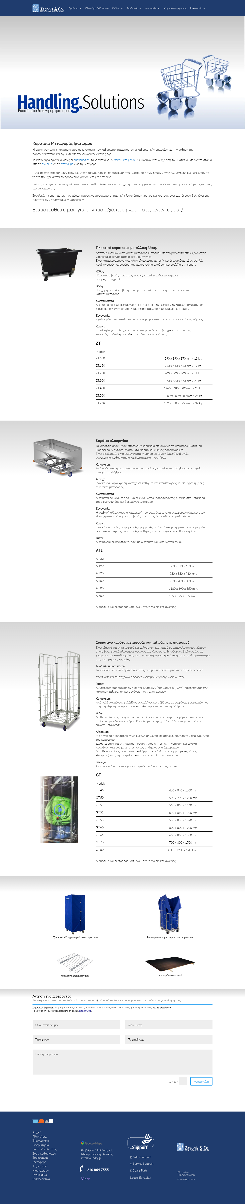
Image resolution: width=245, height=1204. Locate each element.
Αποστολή (201, 1081)
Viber (85, 1179)
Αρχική (36, 1132)
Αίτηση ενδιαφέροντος (175, 8)
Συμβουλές (132, 8)
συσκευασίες (81, 160)
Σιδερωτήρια (40, 1145)
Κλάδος (116, 8)
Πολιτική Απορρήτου (186, 1175)
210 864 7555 (98, 1170)
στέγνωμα (67, 164)
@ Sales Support (140, 1157)
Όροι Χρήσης (183, 1172)
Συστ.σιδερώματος (44, 1149)
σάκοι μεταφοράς (125, 160)
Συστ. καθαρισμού (44, 1153)
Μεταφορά (39, 1162)
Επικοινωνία (196, 8)
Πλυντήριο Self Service (96, 8)
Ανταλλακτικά (41, 1179)
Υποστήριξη (150, 8)
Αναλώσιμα (39, 1175)
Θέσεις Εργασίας (140, 1177)
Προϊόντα (73, 8)
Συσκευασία (40, 1157)
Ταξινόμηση (39, 1166)
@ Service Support (141, 1163)
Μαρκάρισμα (40, 1170)
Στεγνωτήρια (40, 1140)
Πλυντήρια (39, 1136)
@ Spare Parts (139, 1170)
